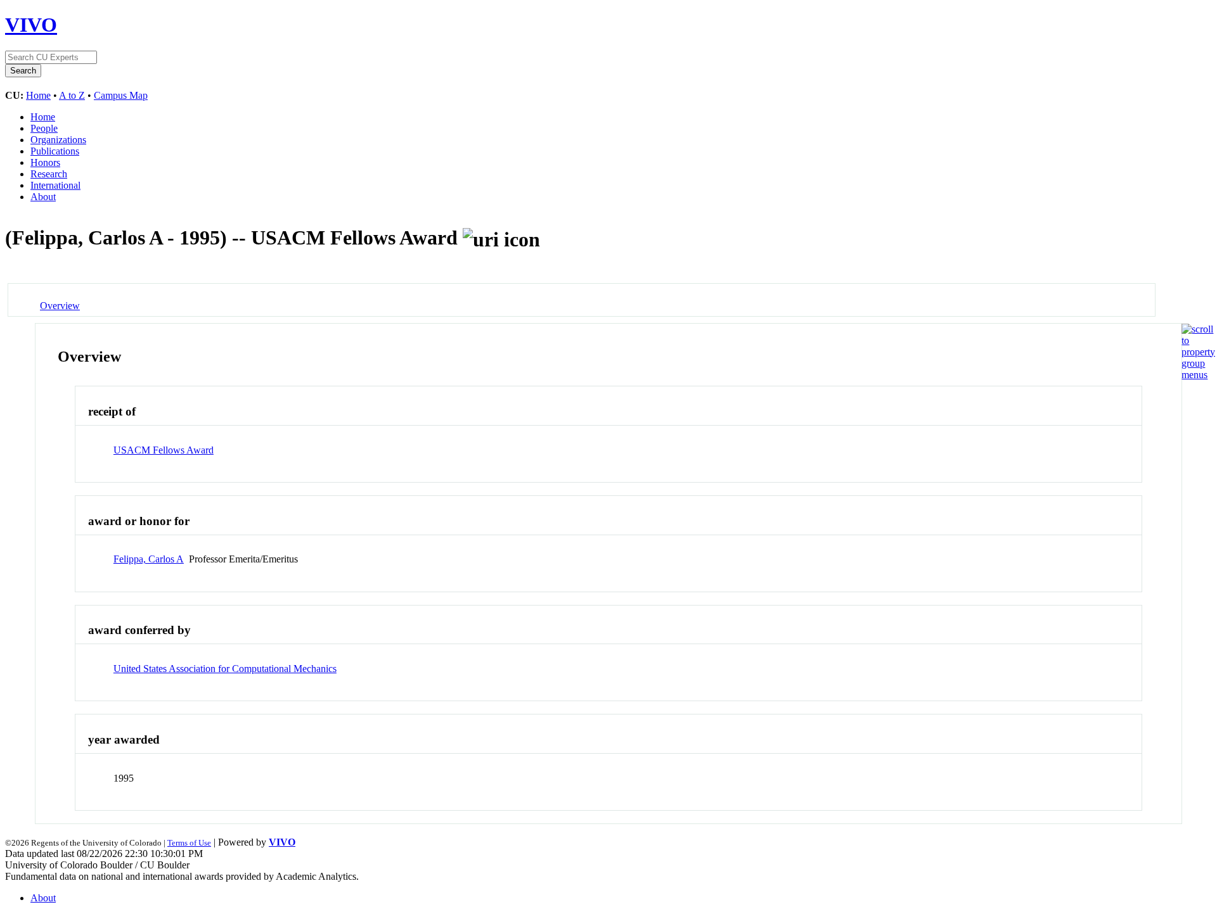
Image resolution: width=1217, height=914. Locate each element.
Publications (54, 151)
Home (38, 95)
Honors (45, 162)
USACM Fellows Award (163, 450)
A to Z (72, 95)
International (55, 185)
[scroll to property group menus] (1198, 374)
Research (48, 173)
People (44, 128)
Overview (60, 305)
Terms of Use (189, 842)
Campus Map (121, 95)
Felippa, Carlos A (148, 559)
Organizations (58, 139)
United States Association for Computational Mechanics (225, 668)
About (43, 196)
